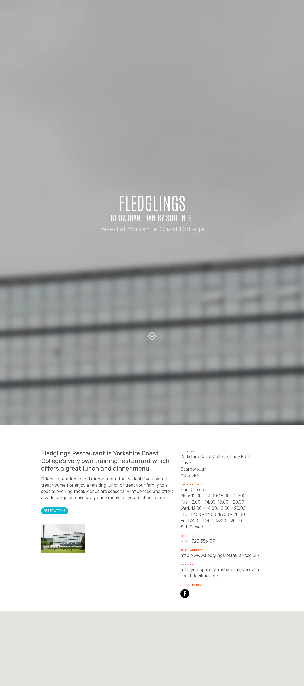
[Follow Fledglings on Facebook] (184, 594)
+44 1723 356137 (197, 541)
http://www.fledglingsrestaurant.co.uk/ (219, 555)
